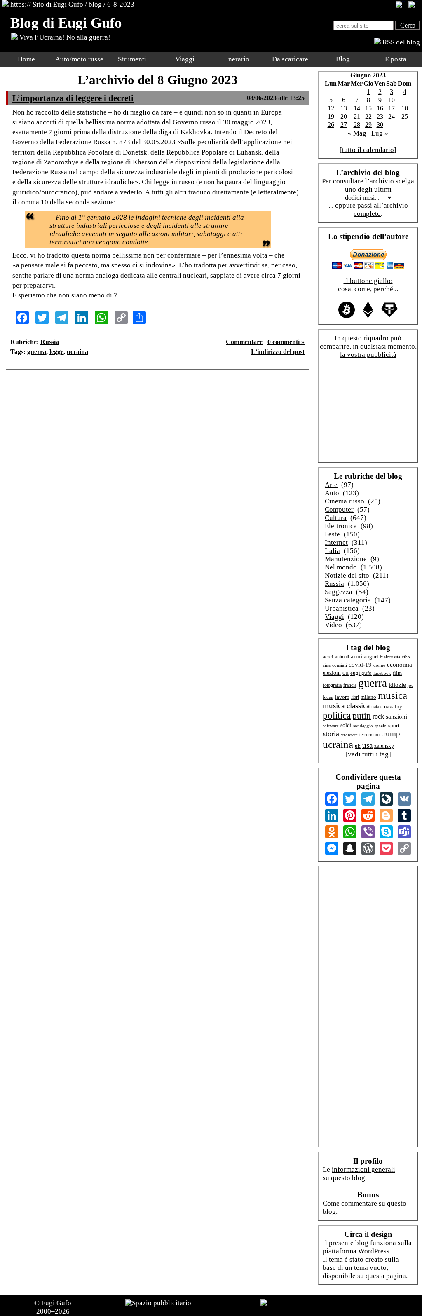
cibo (406, 656)
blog (95, 4)
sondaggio (363, 725)
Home (26, 59)
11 (404, 99)
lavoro (342, 697)
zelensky (384, 745)
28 (357, 124)
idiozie (397, 684)
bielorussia (390, 656)
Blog (343, 59)
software (331, 725)
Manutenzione (346, 559)
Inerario (237, 59)
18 (404, 108)
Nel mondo (341, 567)
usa (367, 745)
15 (368, 108)
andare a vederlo (118, 192)
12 (331, 108)
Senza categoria (348, 600)
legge (56, 351)
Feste (332, 534)
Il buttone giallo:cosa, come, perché (365, 285)
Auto (332, 493)
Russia (49, 341)
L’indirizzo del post (278, 351)
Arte (331, 485)
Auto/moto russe (79, 59)
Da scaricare (290, 59)
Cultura (336, 518)
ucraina (77, 351)
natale (376, 707)
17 (391, 108)
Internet (336, 542)
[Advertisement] (157, 400)
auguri (371, 657)
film (397, 673)
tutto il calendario (368, 150)
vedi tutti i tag (368, 754)
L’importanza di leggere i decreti (73, 98)
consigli (339, 665)
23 (380, 116)
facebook (382, 673)
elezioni (332, 673)
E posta (395, 59)
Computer (339, 509)
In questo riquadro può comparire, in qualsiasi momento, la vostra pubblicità (368, 346)
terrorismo (369, 735)
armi (356, 656)
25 (404, 116)
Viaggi (185, 59)
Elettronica (341, 526)
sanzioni (396, 716)
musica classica (346, 705)
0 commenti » (286, 341)
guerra (36, 351)
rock (378, 716)
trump (390, 733)
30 (380, 124)
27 (343, 124)
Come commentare (350, 1203)
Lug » (379, 133)
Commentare (244, 341)
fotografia (332, 685)
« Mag (357, 133)
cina (327, 665)
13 (343, 108)
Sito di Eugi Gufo (58, 4)
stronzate (349, 735)
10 (391, 99)
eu (345, 672)
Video (333, 625)
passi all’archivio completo (381, 209)
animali (342, 657)
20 (343, 116)
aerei (328, 656)
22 (368, 116)
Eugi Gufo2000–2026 (54, 1307)
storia (331, 734)
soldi (346, 725)
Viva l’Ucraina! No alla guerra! (64, 37)
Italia (332, 551)
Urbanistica (342, 608)
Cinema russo (344, 501)
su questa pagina (381, 1276)
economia (399, 664)
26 (331, 124)
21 (357, 116)
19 (331, 116)
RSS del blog (400, 42)
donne (379, 665)
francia (349, 685)
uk (358, 746)
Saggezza (338, 592)
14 (357, 108)
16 (380, 108)
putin (361, 716)
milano (368, 697)
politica (337, 715)
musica (392, 695)
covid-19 (360, 664)
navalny (393, 707)
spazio (381, 725)
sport (393, 725)
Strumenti (132, 59)
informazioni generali (363, 1169)
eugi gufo (361, 673)
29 (368, 124)
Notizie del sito (347, 575)
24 (391, 116)
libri (355, 697)
